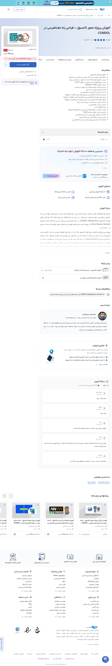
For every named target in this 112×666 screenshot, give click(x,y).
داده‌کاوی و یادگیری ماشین (90, 576)
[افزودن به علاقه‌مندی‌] (6, 64)
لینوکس (96, 579)
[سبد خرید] (8, 9)
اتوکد (63, 581)
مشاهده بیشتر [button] (94, 644)
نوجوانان (29, 613)
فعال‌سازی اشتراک (52, 176)
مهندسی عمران (60, 604)
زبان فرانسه (95, 610)
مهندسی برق (61, 613)
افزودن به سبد (21, 65)
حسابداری (28, 581)
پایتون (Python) (93, 581)
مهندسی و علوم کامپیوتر (57, 610)
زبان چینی (95, 613)
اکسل (30, 607)
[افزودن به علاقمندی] (105, 505)
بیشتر (105, 168)
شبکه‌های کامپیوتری (92, 587)
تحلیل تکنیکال (27, 584)
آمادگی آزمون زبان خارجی (91, 604)
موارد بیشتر (95, 591)
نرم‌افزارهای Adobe (59, 576)
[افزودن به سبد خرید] (43, 278)
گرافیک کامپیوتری (59, 579)
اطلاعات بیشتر (103, 364)
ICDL (30, 604)
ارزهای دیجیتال (27, 576)
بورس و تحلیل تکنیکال (24, 579)
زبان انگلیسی (94, 601)
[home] (102, 9)
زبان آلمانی (95, 607)
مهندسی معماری (59, 601)
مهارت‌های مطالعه (26, 610)
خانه (109, 15)
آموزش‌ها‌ (100, 15)
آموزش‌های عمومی (26, 601)
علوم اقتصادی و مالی (25, 587)
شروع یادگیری (48, 270)
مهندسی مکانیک (60, 607)
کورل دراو (62, 584)
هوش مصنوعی (94, 584)
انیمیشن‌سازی (60, 587)
